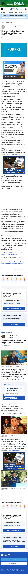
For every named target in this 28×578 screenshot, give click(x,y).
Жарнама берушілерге (14, 563)
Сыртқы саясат (18, 12)
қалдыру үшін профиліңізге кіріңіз (12, 303)
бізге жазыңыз (18, 269)
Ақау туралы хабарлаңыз (14, 559)
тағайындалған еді (14, 450)
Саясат (3, 12)
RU (23, 9)
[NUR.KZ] (14, 9)
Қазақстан (11, 12)
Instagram (15, 324)
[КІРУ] (25, 9)
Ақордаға (23, 378)
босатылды (21, 446)
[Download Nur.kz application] (14, 3)
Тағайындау (9, 22)
